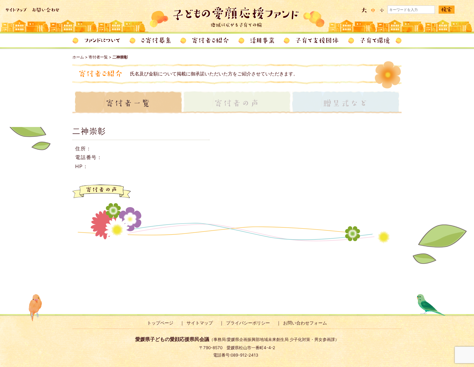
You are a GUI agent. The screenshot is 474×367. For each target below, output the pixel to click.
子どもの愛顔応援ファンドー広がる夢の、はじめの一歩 (237, 17)
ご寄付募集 (156, 40)
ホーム (78, 57)
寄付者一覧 (98, 57)
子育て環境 (375, 40)
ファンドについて (102, 40)
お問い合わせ (46, 10)
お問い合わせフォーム (305, 323)
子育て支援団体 (317, 40)
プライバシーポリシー (248, 323)
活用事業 (262, 40)
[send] (447, 10)
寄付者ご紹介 (210, 40)
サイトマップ (16, 10)
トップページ (160, 323)
